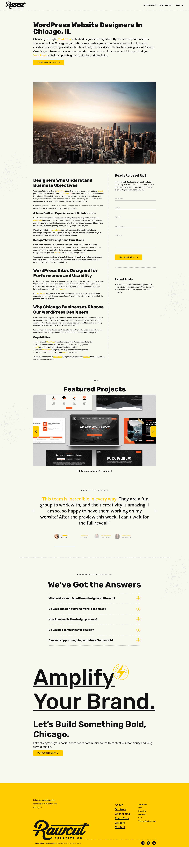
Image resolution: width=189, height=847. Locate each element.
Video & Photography (147, 821)
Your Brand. (94, 689)
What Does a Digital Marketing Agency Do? (134, 284)
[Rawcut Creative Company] (15, 5)
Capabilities (122, 813)
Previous (36, 431)
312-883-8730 (150, 5)
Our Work (120, 809)
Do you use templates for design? (71, 629)
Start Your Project (127, 257)
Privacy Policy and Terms (74, 843)
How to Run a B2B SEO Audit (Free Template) (135, 287)
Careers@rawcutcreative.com (45, 804)
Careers (120, 822)
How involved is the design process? (73, 619)
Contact (120, 827)
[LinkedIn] (154, 843)
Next (153, 431)
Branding (142, 811)
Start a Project (166, 5)
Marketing (142, 814)
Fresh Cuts (122, 818)
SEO (37, 347)
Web (140, 808)
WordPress (64, 39)
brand (100, 191)
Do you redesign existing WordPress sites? (77, 608)
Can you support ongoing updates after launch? (81, 640)
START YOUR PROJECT (47, 62)
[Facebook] (148, 843)
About (119, 804)
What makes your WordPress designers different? (82, 598)
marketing (60, 191)
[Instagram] (143, 843)
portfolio (86, 357)
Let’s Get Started (134, 797)
